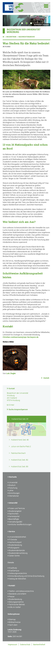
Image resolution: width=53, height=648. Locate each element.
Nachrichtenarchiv (27, 37)
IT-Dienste (13, 540)
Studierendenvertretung (18, 553)
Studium (12, 485)
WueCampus (14, 571)
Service (12, 531)
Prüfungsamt (14, 548)
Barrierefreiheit (39, 644)
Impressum (12, 644)
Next (45, 20)
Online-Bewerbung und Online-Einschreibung (26, 576)
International (14, 496)
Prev (7, 20)
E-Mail (11, 405)
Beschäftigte (14, 519)
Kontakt (12, 389)
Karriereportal (14, 516)
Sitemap (12, 619)
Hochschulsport (15, 542)
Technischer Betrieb (17, 604)
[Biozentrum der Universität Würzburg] (23, 7)
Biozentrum (11, 37)
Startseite (13, 477)
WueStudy (13, 568)
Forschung (13, 488)
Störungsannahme (16, 602)
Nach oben (13, 625)
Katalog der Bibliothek (17, 579)
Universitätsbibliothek (17, 537)
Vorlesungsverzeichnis (18, 573)
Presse (11, 596)
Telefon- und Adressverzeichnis (21, 591)
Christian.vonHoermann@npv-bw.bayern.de (20, 337)
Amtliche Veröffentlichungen (20, 524)
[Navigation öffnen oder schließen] (46, 6)
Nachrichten (14, 514)
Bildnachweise (14, 622)
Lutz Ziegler (11, 373)
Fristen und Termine (17, 508)
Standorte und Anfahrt (17, 594)
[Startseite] (3, 37)
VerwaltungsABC (15, 522)
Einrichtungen (14, 493)
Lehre (11, 490)
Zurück (46, 378)
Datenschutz (25, 644)
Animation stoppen (41, 24)
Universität (13, 482)
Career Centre (14, 556)
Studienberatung (15, 545)
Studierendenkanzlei (17, 550)
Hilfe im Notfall (15, 607)
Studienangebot (15, 511)
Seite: (10, 636)
